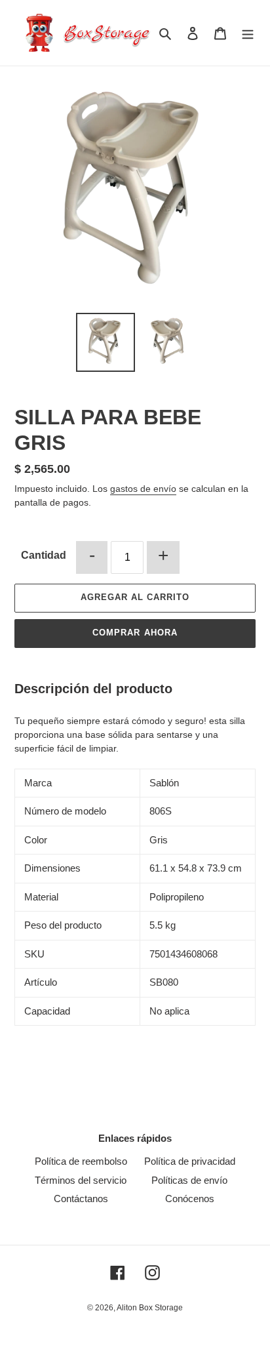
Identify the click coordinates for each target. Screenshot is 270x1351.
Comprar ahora (135, 632)
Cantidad (43, 555)
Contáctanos (81, 1198)
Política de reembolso (81, 1161)
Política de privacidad (189, 1161)
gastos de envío (143, 488)
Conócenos (189, 1198)
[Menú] (247, 33)
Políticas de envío (189, 1180)
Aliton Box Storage (150, 1307)
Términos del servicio (80, 1180)
